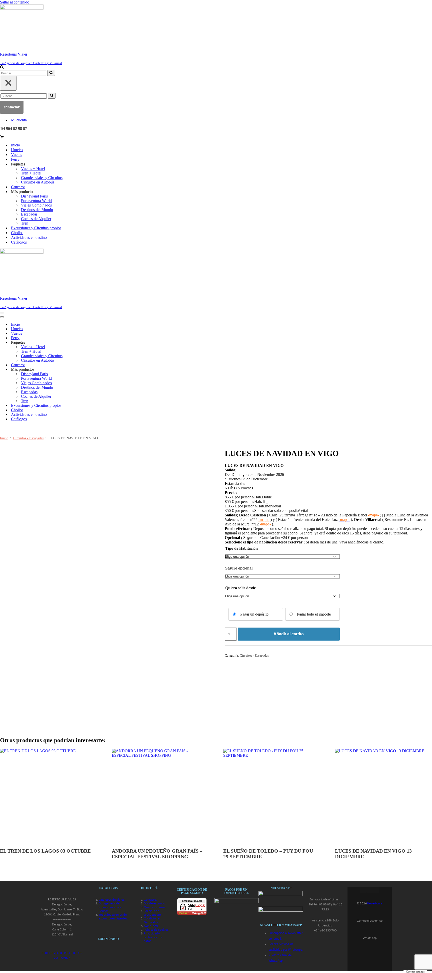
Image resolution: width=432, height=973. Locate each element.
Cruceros (18, 187)
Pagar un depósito (254, 614)
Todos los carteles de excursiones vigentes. (113, 916)
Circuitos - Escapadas (28, 438)
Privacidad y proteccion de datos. (153, 937)
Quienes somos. (155, 907)
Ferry (15, 159)
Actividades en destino (29, 237)
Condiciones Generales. (152, 920)
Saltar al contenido (14, 2)
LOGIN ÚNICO (108, 939)
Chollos (17, 233)
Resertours (374, 903)
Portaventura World (36, 201)
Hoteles (17, 150)
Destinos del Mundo (37, 210)
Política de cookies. (156, 929)
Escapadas (29, 214)
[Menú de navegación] (2, 312)
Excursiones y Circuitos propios (36, 228)
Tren (24, 223)
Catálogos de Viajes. (111, 899)
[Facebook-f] (363, 890)
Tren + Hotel (31, 173)
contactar (12, 107)
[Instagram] (376, 890)
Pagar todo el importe (314, 614)
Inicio (15, 145)
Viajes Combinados (36, 205)
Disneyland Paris (34, 196)
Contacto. (150, 899)
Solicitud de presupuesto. (153, 912)
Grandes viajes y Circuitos (41, 177)
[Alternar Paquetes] (87, 342)
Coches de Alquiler (36, 219)
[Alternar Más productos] (87, 369)
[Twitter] (369, 890)
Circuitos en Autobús (37, 182)
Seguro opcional (238, 568)
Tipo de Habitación (241, 548)
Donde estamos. (155, 903)
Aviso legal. (151, 926)
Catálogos (19, 242)
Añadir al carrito (289, 634)
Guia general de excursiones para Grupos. (110, 907)
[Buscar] (2, 67)
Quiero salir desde (240, 588)
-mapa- (373, 515)
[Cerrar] (8, 83)
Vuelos (16, 154)
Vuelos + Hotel (33, 168)
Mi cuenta (19, 120)
